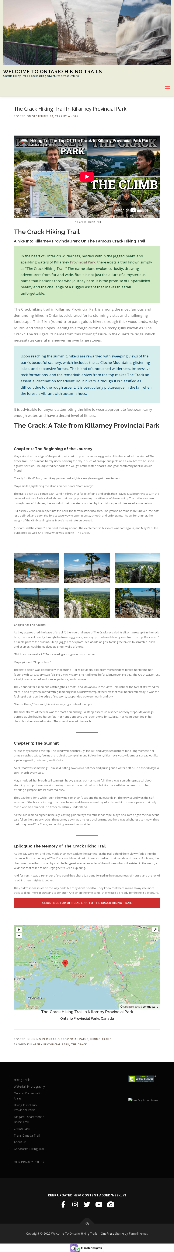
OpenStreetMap (132, 1006)
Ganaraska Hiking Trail (29, 1149)
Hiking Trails (101, 1039)
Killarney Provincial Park (76, 309)
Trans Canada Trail (27, 1135)
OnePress (107, 1233)
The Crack (79, 1044)
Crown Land (22, 1129)
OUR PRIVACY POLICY (29, 1162)
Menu (167, 88)
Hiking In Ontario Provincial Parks (59, 1039)
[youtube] (99, 1204)
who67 (73, 116)
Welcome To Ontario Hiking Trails (52, 71)
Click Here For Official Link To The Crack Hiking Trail (87, 903)
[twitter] (87, 1204)
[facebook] (63, 1204)
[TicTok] (111, 1204)
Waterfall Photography (29, 1086)
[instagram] (75, 1204)
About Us (20, 1142)
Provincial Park (82, 262)
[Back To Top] (87, 1223)
